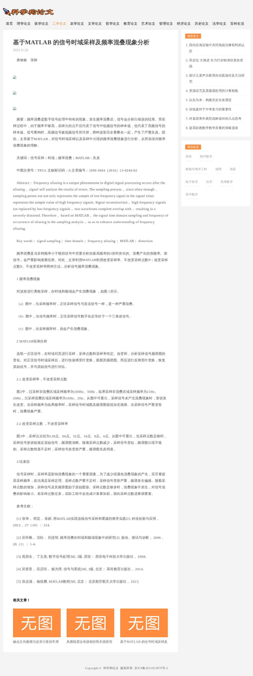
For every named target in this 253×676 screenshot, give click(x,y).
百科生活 (237, 24)
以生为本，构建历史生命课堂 (210, 100)
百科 (189, 156)
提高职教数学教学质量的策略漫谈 (213, 128)
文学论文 (95, 24)
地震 (233, 169)
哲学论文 (113, 24)
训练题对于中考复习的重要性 (210, 109)
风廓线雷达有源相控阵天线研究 (89, 641)
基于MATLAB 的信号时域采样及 (144, 641)
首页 (9, 24)
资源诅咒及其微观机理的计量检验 (213, 90)
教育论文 (130, 24)
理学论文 (24, 24)
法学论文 (219, 24)
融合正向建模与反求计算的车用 (36, 641)
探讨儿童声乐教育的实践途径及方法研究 (217, 78)
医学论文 (41, 24)
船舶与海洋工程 (196, 169)
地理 (218, 169)
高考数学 (227, 181)
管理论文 (166, 24)
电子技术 (192, 181)
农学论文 (77, 24)
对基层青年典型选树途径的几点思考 (215, 118)
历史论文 (202, 24)
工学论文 (59, 24)
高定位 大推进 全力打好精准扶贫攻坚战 (216, 63)
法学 (209, 181)
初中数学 (206, 156)
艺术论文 (148, 24)
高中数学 (192, 194)
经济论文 (184, 24)
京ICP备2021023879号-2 (151, 668)
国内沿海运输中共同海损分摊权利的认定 (217, 48)
